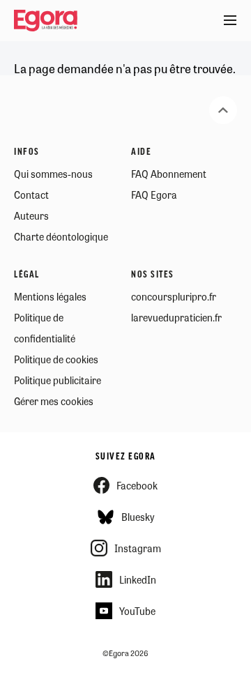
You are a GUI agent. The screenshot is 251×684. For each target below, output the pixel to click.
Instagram (137, 548)
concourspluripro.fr (173, 296)
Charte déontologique (61, 236)
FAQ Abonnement (168, 174)
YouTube (137, 611)
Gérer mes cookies (53, 401)
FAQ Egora (154, 195)
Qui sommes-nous (53, 174)
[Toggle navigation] (230, 21)
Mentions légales (50, 296)
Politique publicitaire (57, 380)
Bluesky (137, 517)
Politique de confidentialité (44, 327)
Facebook (137, 485)
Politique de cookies (56, 359)
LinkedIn (137, 579)
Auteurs (31, 215)
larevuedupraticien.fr (176, 317)
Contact (31, 195)
